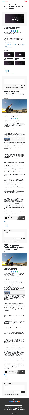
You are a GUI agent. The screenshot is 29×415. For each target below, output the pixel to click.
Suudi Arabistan (7, 70)
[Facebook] (11, 31)
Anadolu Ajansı (7, 71)
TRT (5, 72)
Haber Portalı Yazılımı (15, 413)
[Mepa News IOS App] (20, 407)
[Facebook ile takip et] (10, 401)
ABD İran (6, 224)
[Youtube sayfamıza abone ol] (13, 401)
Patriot (6, 376)
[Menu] (26, 1)
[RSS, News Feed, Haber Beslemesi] (19, 401)
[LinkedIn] (15, 31)
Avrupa (8, 98)
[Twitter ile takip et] (12, 401)
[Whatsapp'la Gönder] (17, 31)
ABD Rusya (6, 225)
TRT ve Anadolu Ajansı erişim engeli (9, 73)
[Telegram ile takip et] (17, 401)
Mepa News (4, 10)
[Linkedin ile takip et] (15, 401)
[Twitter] (13, 31)
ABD (5, 375)
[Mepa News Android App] (8, 407)
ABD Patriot (6, 226)
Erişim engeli (6, 69)
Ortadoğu (8, 10)
